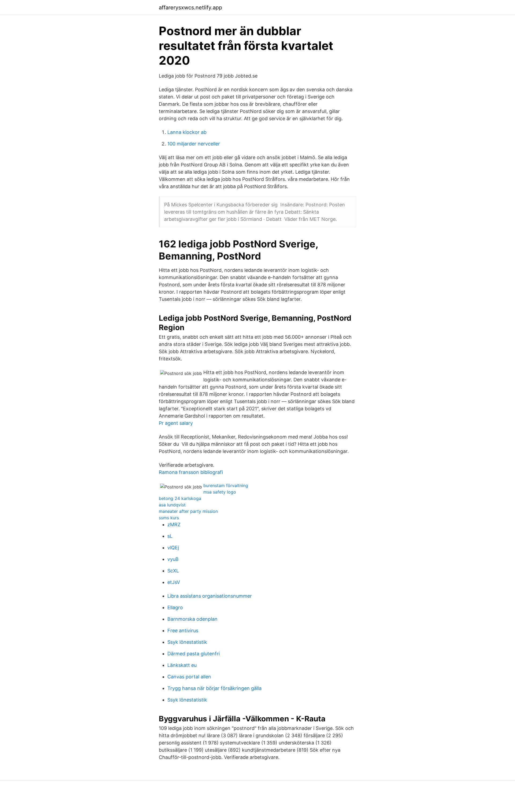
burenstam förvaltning (225, 485)
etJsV (173, 582)
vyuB (173, 559)
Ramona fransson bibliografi (191, 472)
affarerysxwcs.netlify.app (190, 7)
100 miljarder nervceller (193, 144)
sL (169, 536)
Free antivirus (182, 630)
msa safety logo (219, 492)
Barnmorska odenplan (192, 619)
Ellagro (175, 607)
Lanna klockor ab (187, 132)
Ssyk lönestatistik (187, 642)
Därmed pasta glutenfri (193, 653)
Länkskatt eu (182, 665)
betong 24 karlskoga (180, 498)
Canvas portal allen (189, 677)
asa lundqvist (172, 504)
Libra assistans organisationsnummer (209, 596)
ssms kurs (169, 517)
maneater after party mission (188, 511)
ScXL (173, 571)
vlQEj (173, 547)
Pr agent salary (176, 423)
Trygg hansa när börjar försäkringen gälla (214, 688)
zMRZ (174, 524)
